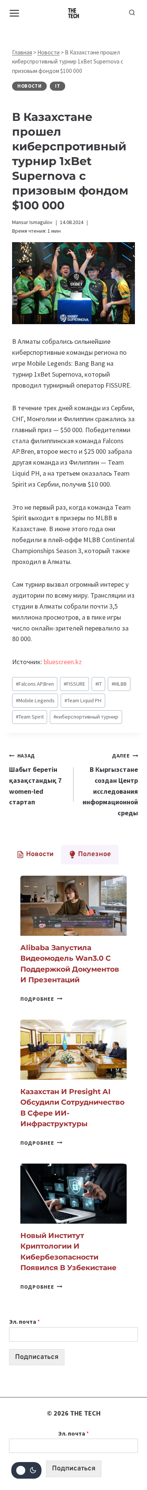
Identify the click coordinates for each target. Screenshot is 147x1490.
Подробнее (41, 998)
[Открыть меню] (14, 13)
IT (57, 86)
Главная (22, 52)
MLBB (119, 683)
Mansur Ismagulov (32, 222)
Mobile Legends (35, 700)
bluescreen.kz (63, 661)
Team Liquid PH (82, 700)
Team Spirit (30, 716)
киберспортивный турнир (86, 716)
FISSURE (74, 683)
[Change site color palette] (26, 1470)
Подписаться (36, 1357)
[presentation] (73, 906)
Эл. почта (24, 1321)
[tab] (35, 854)
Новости (48, 52)
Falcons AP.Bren (35, 683)
